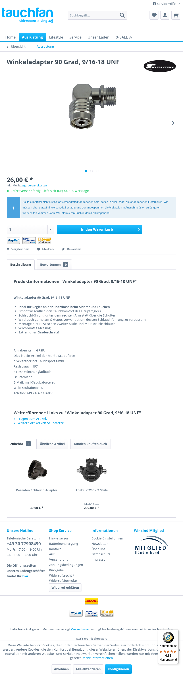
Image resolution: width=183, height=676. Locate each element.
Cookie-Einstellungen (107, 538)
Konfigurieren (118, 669)
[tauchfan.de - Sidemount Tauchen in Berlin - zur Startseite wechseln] (27, 17)
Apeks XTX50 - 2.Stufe (91, 490)
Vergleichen (19, 249)
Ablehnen (61, 669)
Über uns (98, 549)
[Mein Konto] (164, 15)
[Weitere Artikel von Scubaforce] (159, 66)
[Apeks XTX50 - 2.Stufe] (91, 470)
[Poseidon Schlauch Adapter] (36, 470)
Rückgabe (56, 570)
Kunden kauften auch (90, 444)
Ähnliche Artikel (52, 444)
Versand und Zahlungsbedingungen (66, 562)
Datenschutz (101, 554)
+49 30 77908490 (24, 544)
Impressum (100, 559)
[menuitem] (97, 15)
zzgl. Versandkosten (34, 185)
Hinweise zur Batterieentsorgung (63, 541)
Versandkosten (80, 629)
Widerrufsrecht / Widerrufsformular (63, 578)
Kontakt (55, 549)
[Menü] (176, 632)
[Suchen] (122, 15)
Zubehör (19, 444)
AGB (52, 554)
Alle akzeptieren (88, 669)
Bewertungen (53, 264)
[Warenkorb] (175, 15)
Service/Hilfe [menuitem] (166, 4)
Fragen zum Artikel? (32, 419)
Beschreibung (20, 264)
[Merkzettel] (154, 15)
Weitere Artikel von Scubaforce (40, 423)
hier (25, 576)
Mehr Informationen (98, 658)
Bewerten (73, 249)
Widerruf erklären (65, 587)
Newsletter (100, 543)
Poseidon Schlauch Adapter (36, 490)
